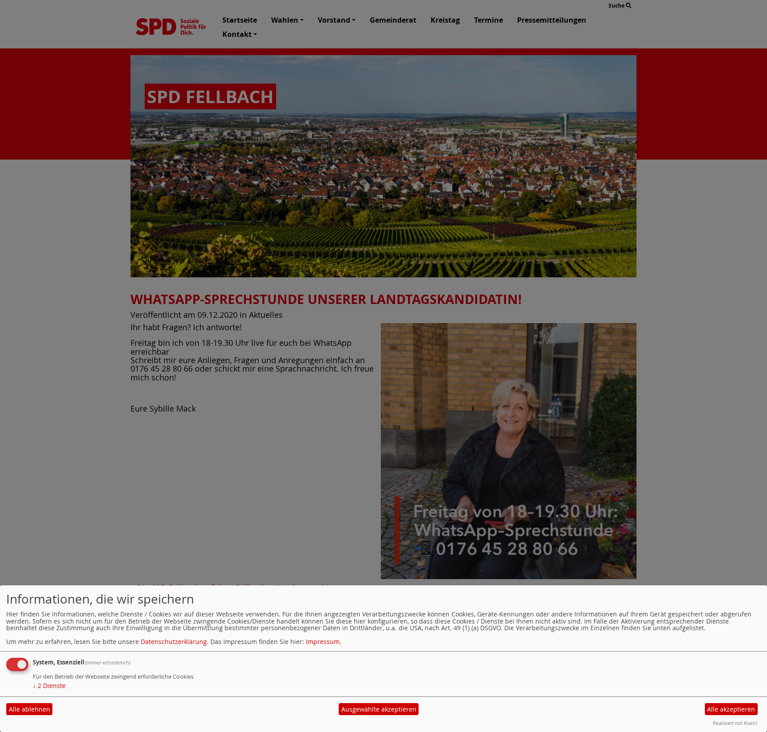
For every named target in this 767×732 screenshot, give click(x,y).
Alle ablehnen (29, 709)
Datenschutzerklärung (174, 641)
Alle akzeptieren (731, 709)
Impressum (323, 641)
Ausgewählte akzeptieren (378, 709)
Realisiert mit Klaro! (735, 723)
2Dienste (49, 685)
